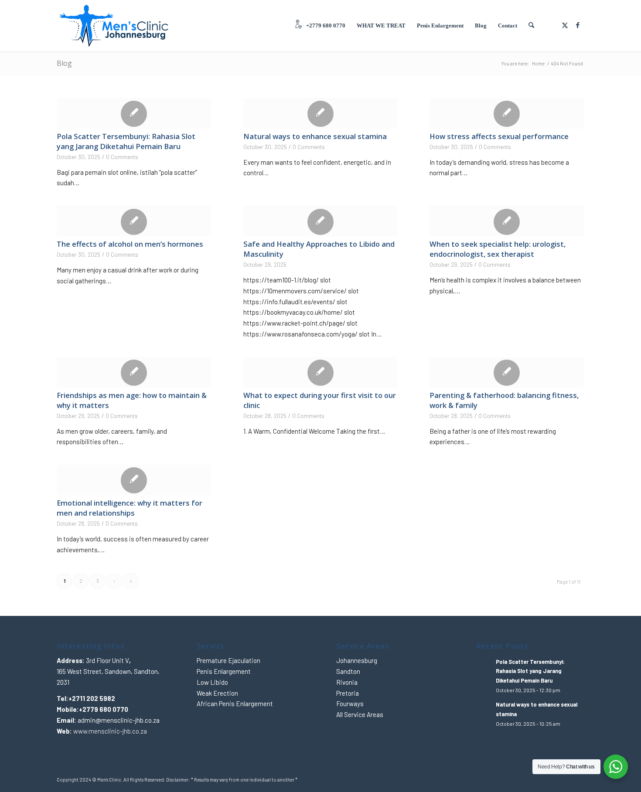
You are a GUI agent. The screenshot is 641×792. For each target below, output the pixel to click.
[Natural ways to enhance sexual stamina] (320, 113)
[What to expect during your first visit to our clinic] (320, 372)
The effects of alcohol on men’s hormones (130, 244)
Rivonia (347, 682)
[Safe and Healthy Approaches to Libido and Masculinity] (320, 221)
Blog (64, 63)
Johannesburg (356, 660)
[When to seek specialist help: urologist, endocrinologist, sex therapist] (507, 221)
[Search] (531, 25)
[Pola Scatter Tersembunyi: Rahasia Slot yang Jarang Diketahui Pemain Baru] (134, 113)
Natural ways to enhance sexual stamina (315, 136)
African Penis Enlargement (235, 703)
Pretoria (347, 693)
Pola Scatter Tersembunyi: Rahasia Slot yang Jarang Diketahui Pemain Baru (126, 141)
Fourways (350, 703)
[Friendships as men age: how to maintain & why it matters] (134, 372)
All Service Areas (359, 714)
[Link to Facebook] (577, 25)
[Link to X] (564, 25)
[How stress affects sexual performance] (507, 113)
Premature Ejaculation (228, 660)
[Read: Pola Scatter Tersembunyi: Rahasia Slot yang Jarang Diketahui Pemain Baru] (484, 666)
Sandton (348, 671)
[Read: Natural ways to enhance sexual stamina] (484, 709)
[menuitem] (320, 25)
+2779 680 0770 (103, 709)
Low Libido (212, 682)
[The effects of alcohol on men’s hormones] (134, 221)
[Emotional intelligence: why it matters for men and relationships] (134, 480)
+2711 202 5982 (91, 698)
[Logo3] (114, 25)
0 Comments (122, 156)
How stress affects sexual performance (499, 136)
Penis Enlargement (224, 671)
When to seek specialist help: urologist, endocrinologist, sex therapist (498, 249)
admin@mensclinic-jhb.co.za (119, 720)
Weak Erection (217, 693)
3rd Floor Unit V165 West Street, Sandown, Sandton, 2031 (108, 671)
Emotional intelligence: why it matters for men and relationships (129, 508)
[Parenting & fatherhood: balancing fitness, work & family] (507, 372)
